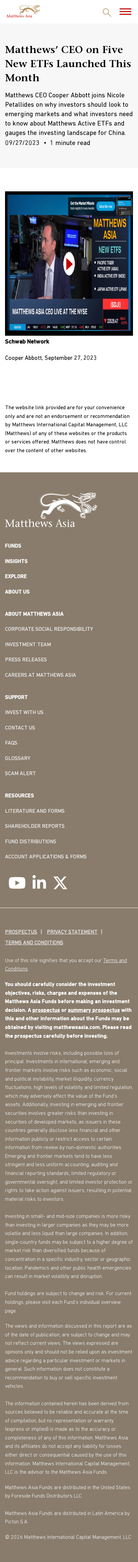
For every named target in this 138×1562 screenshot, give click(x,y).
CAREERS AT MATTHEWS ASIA (40, 675)
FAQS (11, 743)
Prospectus (21, 932)
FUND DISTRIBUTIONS (30, 842)
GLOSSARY (17, 758)
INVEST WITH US (24, 712)
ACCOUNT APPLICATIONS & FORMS (46, 857)
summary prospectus (94, 1010)
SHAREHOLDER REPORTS (35, 826)
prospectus (46, 1010)
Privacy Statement (72, 932)
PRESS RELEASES (26, 660)
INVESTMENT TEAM (28, 645)
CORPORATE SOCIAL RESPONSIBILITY (49, 629)
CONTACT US (20, 728)
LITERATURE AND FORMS (35, 811)
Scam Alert (20, 773)
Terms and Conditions (34, 943)
